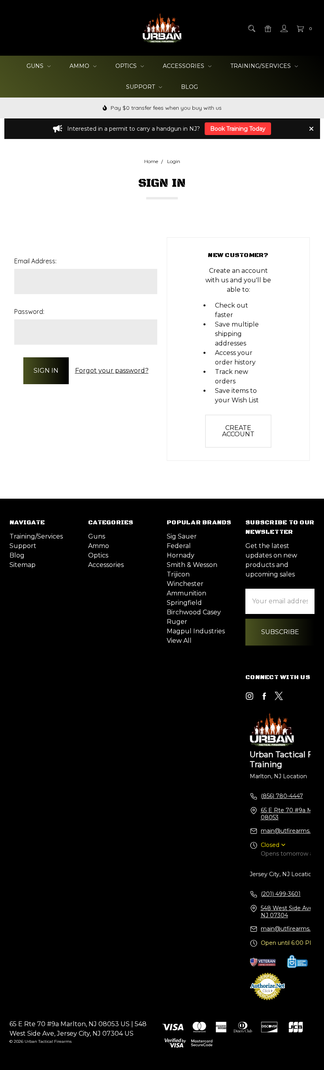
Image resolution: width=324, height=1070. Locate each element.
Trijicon (178, 574)
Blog (189, 86)
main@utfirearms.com (292, 830)
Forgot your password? (112, 370)
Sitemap (22, 565)
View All (179, 640)
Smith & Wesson (192, 565)
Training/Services (261, 65)
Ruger (177, 621)
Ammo (80, 65)
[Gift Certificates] (267, 28)
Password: (29, 311)
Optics (126, 65)
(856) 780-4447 (282, 796)
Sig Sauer (182, 536)
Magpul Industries (196, 631)
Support (141, 86)
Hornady (180, 555)
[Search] (251, 28)
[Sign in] (283, 28)
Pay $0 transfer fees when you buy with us (165, 107)
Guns (35, 65)
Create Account (238, 431)
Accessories (184, 65)
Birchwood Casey (194, 612)
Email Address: (35, 261)
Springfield (184, 602)
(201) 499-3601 (281, 893)
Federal (179, 546)
